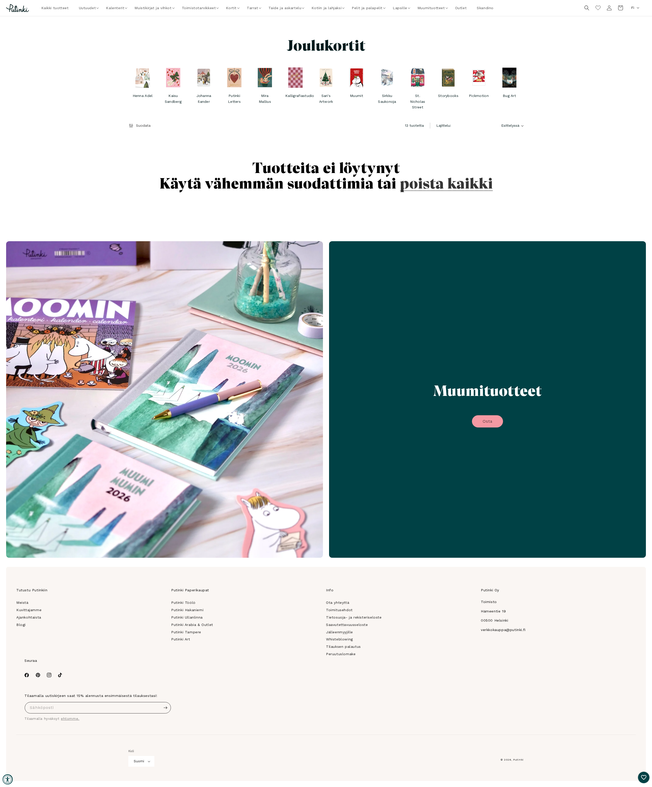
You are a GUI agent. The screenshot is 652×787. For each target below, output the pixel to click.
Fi (632, 8)
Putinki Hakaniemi (187, 610)
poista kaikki (446, 182)
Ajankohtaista (28, 617)
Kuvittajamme (29, 610)
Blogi (21, 625)
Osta (487, 421)
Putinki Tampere (186, 632)
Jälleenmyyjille (339, 632)
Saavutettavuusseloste (347, 625)
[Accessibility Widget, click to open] (8, 779)
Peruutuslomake (341, 654)
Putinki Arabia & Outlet (192, 625)
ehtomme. (70, 719)
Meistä (22, 602)
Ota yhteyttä (337, 602)
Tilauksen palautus (343, 647)
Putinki (518, 759)
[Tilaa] (165, 708)
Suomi (139, 761)
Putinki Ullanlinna (187, 617)
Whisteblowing (339, 639)
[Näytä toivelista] (598, 7)
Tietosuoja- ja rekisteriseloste (354, 617)
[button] (87, 8)
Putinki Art (180, 639)
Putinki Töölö (183, 602)
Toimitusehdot (339, 610)
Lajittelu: (443, 125)
